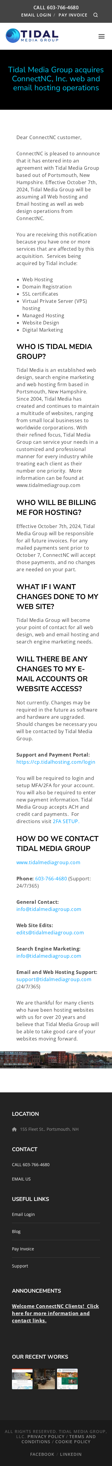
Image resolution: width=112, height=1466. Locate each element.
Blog (16, 1231)
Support (20, 1266)
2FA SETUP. (66, 821)
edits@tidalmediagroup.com (50, 932)
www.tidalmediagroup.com (49, 862)
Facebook (42, 1454)
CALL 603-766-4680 (31, 1164)
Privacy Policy (46, 1436)
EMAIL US (21, 1179)
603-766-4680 (63, 7)
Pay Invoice (73, 15)
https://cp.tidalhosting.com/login (56, 762)
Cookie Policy (72, 1441)
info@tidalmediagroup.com (49, 909)
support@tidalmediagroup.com (54, 979)
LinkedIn (71, 1454)
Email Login (36, 15)
